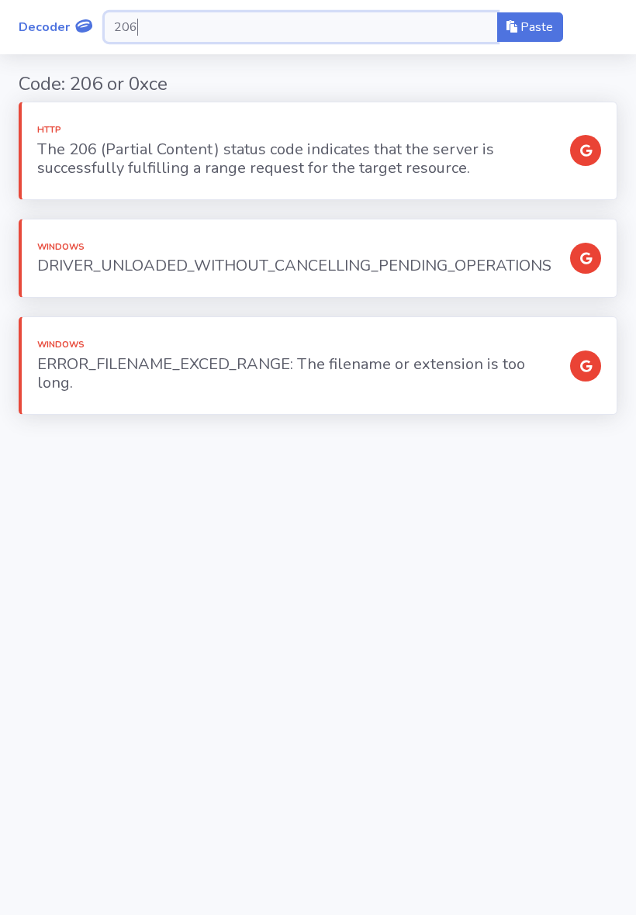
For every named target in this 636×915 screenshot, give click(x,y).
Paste (535, 27)
